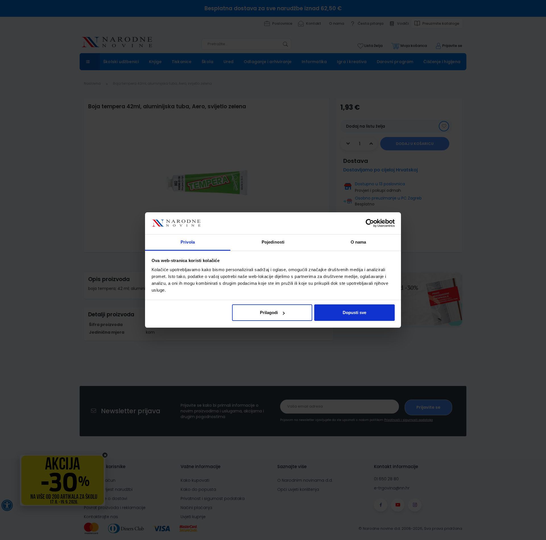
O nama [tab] (358, 242)
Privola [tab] (188, 242)
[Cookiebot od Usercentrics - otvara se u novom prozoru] (370, 223)
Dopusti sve (354, 312)
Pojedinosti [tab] (273, 242)
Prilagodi (269, 312)
